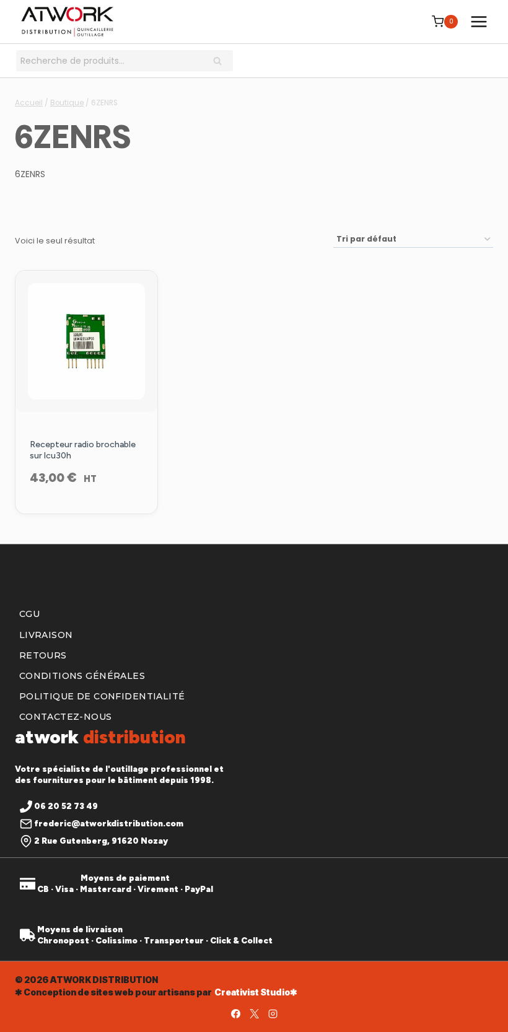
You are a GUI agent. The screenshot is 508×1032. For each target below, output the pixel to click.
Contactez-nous (65, 716)
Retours (43, 655)
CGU (29, 613)
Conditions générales (82, 675)
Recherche (221, 62)
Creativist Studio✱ (255, 992)
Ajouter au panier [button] (86, 511)
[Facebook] (235, 1013)
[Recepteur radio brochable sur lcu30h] (86, 341)
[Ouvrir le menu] (478, 21)
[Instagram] (272, 1013)
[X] (254, 1013)
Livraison (46, 635)
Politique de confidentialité (102, 696)
